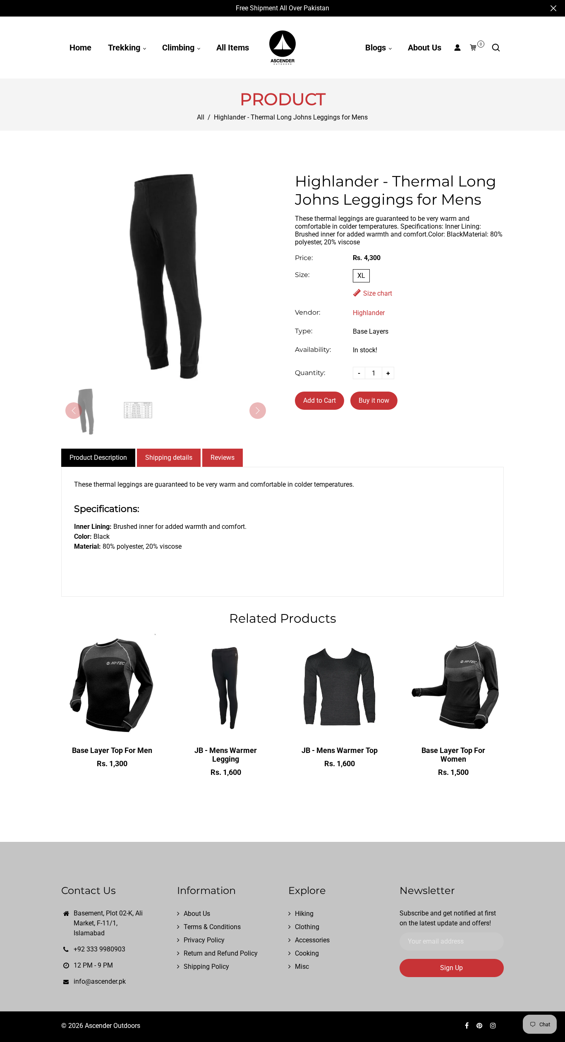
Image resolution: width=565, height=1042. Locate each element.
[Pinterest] (480, 1026)
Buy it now (374, 400)
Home (80, 48)
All (200, 117)
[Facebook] (467, 1026)
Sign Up (451, 968)
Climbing (179, 48)
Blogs (376, 48)
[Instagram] (494, 1026)
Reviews (223, 457)
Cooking (307, 953)
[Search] (495, 47)
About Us (424, 48)
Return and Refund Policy (221, 953)
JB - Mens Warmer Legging (225, 754)
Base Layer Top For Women (453, 754)
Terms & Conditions (212, 927)
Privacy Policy (204, 940)
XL (361, 276)
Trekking (125, 48)
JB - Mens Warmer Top (340, 750)
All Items (232, 48)
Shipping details (168, 457)
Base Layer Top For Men (112, 750)
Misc (302, 966)
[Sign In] (457, 47)
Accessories (312, 940)
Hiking (304, 914)
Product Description (98, 457)
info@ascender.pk (100, 981)
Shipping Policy (206, 966)
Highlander (369, 313)
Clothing (307, 927)
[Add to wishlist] (112, 726)
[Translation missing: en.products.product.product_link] (94, 726)
